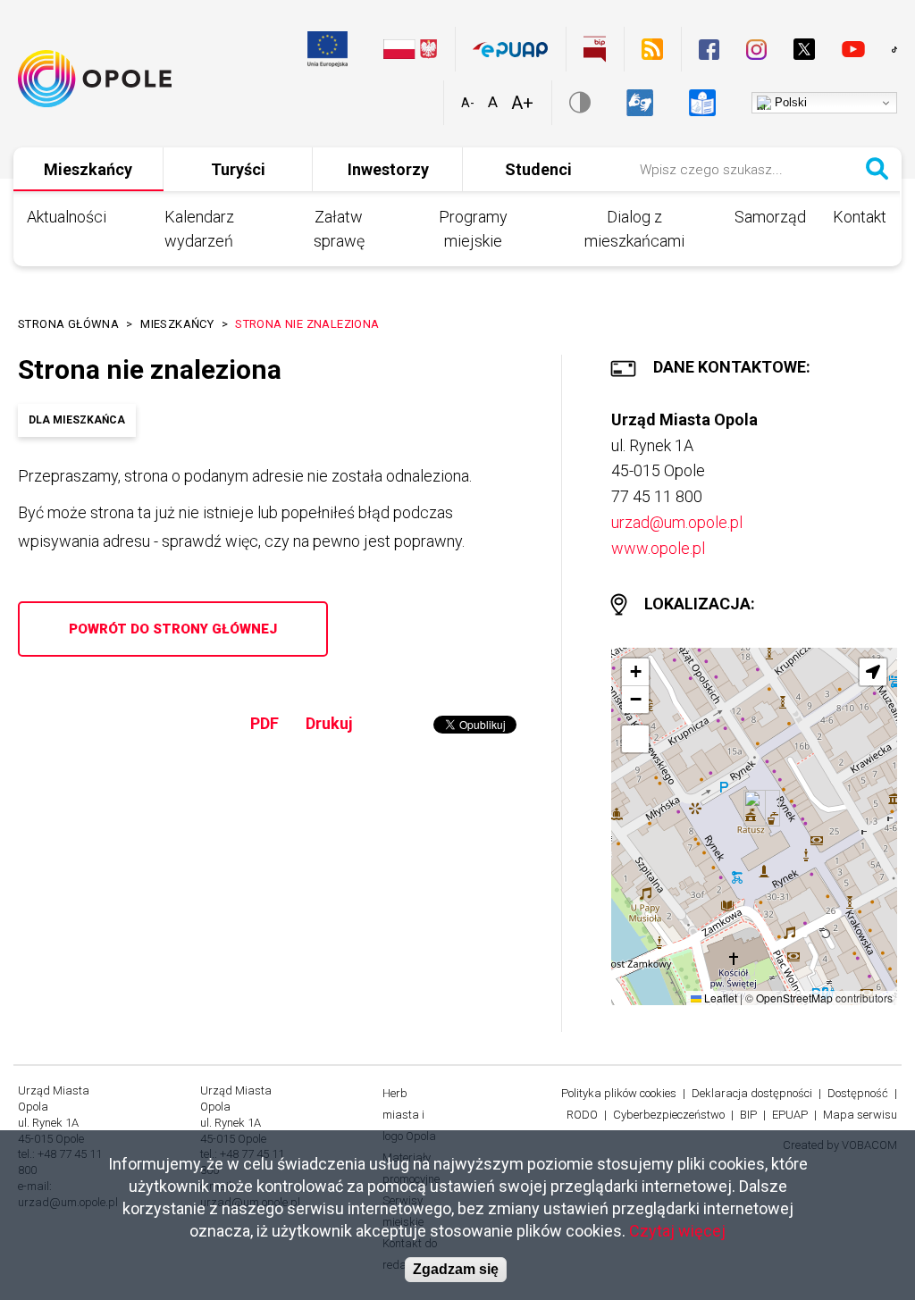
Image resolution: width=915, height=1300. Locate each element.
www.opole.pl (658, 548)
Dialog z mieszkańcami (634, 228)
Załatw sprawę (339, 228)
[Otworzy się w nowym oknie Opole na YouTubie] (853, 49)
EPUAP (790, 1114)
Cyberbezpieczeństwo (669, 1114)
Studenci (538, 169)
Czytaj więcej (677, 1230)
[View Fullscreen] (635, 738)
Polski (789, 102)
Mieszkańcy (88, 169)
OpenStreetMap (794, 997)
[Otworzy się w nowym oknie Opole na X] (804, 49)
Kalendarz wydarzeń (199, 228)
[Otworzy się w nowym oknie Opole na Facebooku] (709, 49)
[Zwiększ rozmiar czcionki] (522, 103)
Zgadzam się (456, 1269)
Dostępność (857, 1093)
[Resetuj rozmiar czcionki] (493, 103)
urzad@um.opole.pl (677, 522)
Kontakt (859, 216)
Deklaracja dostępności (752, 1093)
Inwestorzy (388, 169)
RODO (582, 1114)
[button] (754, 808)
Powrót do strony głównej (173, 629)
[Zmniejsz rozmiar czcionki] (467, 103)
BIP (748, 1114)
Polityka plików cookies (618, 1093)
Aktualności (66, 216)
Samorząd (770, 216)
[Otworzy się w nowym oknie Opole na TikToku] (894, 49)
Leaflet (719, 997)
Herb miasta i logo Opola (409, 1114)
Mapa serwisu (860, 1114)
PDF (264, 723)
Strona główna (68, 324)
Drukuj (329, 723)
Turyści (238, 169)
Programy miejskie (473, 228)
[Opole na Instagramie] (756, 49)
